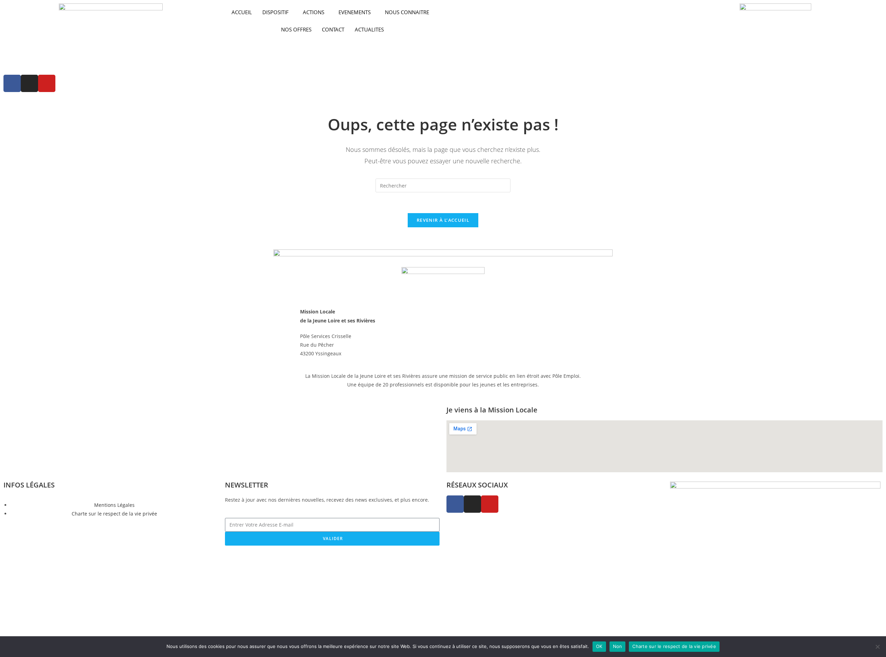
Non (617, 646)
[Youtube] (46, 83)
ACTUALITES (369, 29)
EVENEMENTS (354, 12)
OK (599, 646)
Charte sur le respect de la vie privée (674, 646)
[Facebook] (12, 83)
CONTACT (333, 29)
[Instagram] (29, 83)
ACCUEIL (242, 12)
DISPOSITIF (275, 12)
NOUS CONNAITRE (407, 12)
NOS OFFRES (296, 29)
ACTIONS (313, 12)
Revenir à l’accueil (443, 220)
